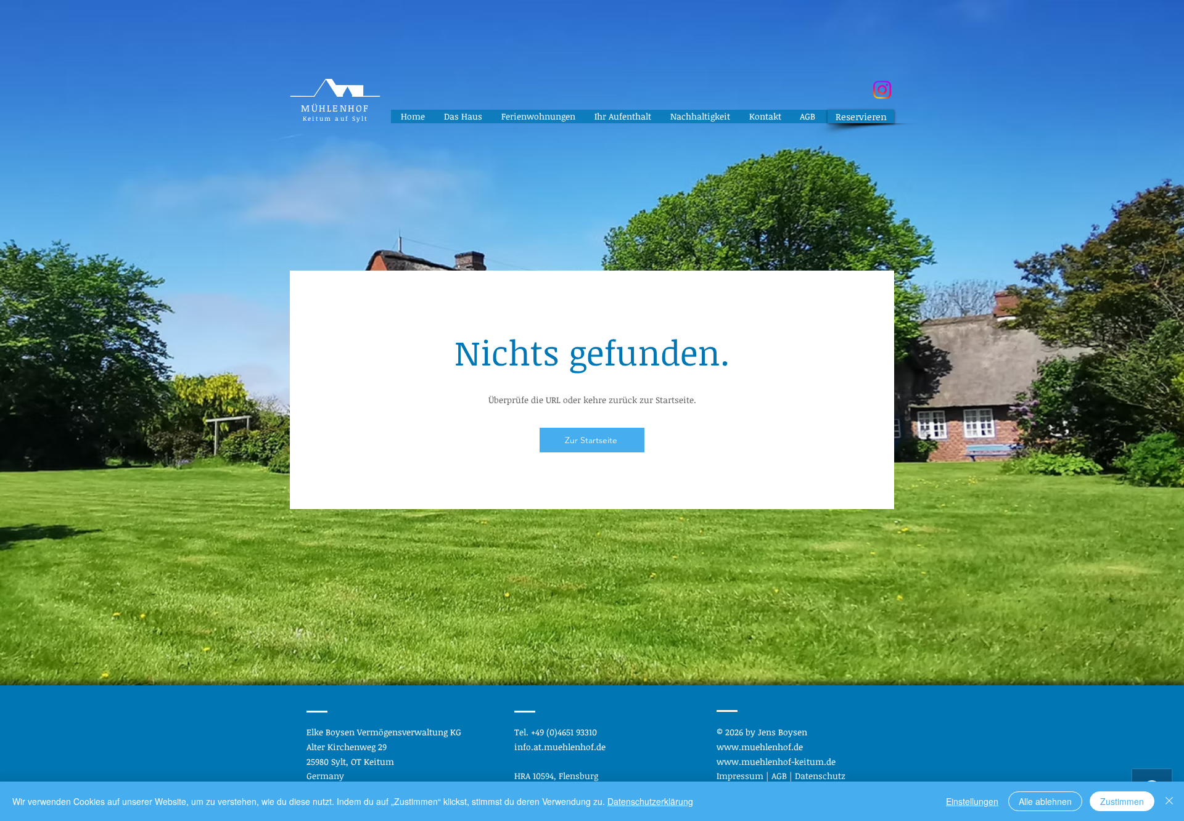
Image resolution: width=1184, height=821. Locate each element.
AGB (780, 776)
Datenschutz (820, 776)
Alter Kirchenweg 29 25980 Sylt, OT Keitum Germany (350, 761)
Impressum (741, 776)
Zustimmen (1122, 801)
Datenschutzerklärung (650, 801)
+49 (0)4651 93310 (564, 732)
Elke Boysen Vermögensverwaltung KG (383, 732)
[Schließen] (1169, 801)
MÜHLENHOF (335, 108)
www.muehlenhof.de (760, 747)
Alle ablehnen (1045, 801)
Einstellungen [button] (972, 801)
